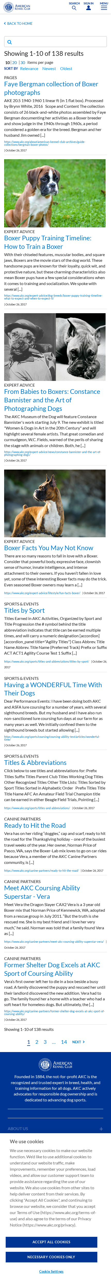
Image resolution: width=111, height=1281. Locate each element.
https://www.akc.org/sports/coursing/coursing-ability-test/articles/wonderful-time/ (52, 738)
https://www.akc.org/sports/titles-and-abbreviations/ (37, 808)
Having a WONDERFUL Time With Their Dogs (53, 689)
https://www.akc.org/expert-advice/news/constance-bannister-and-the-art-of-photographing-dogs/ (52, 453)
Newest (49, 68)
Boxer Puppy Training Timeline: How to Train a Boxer (47, 242)
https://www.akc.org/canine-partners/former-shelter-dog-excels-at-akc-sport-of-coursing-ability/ (54, 1012)
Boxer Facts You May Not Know (48, 547)
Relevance (29, 68)
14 (64, 1042)
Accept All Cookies (51, 1242)
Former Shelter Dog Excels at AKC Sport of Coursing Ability (52, 969)
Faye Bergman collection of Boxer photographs (51, 88)
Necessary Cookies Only (51, 1257)
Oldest (66, 68)
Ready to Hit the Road (35, 825)
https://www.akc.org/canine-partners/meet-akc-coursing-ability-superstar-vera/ (54, 941)
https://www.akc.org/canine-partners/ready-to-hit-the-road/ (41, 870)
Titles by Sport (24, 610)
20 (14, 62)
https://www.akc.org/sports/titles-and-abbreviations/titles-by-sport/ (46, 661)
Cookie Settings (51, 1271)
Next (76, 1042)
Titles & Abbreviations (35, 762)
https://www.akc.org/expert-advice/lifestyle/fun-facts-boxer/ (42, 593)
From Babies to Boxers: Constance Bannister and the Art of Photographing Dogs (52, 399)
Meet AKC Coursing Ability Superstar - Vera (42, 892)
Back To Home (20, 23)
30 (22, 62)
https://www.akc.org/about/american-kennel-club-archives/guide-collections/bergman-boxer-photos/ (44, 143)
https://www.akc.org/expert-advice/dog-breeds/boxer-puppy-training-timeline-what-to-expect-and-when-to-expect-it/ (53, 297)
